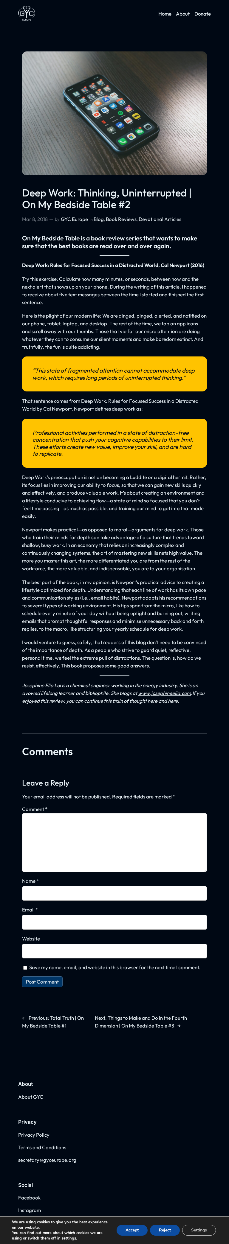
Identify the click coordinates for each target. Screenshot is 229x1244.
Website (31, 938)
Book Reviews (121, 219)
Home (164, 13)
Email (30, 909)
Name (30, 881)
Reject (165, 1230)
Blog (99, 219)
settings (69, 1238)
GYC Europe (74, 219)
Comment (34, 809)
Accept (132, 1230)
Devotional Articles (160, 219)
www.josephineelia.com (164, 693)
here (152, 701)
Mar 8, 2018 (35, 219)
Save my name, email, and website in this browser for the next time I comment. (114, 967)
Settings (199, 1230)
